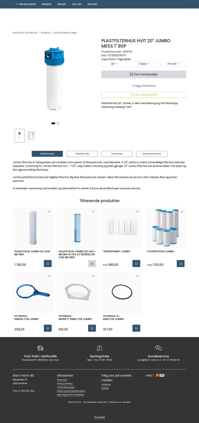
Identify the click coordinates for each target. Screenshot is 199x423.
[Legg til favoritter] (49, 212)
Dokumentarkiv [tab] (151, 153)
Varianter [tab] (117, 153)
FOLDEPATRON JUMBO (160, 251)
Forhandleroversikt (65, 387)
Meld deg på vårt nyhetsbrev (70, 394)
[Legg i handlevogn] (48, 263)
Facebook (106, 384)
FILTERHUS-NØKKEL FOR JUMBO (26, 318)
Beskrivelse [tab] (47, 153)
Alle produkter (27, 4)
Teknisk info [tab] (82, 153)
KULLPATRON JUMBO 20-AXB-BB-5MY (32, 253)
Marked (46, 4)
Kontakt (92, 4)
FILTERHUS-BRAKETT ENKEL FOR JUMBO (75, 318)
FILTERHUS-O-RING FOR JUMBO (113, 318)
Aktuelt (61, 4)
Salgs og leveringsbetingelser (71, 391)
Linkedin (105, 388)
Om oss (76, 4)
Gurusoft (99, 417)
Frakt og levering (65, 383)
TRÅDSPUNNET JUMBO (116, 251)
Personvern (62, 379)
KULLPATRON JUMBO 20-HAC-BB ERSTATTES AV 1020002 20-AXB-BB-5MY (77, 254)
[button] (53, 123)
